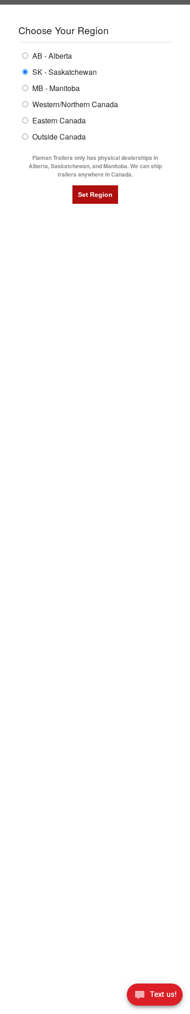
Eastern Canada (58, 120)
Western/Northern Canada (74, 103)
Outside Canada (58, 136)
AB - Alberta (51, 55)
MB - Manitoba (55, 87)
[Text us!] (154, 996)
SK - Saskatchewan (63, 71)
